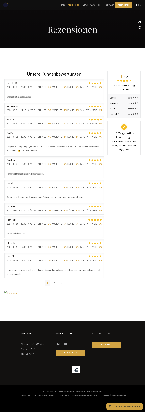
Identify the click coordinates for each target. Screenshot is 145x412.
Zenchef (98, 391)
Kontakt (110, 5)
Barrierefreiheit (119, 395)
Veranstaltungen (91, 5)
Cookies (107, 395)
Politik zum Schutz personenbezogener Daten (80, 395)
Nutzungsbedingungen (46, 395)
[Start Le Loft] (5, 5)
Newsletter (70, 353)
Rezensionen (74, 5)
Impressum (27, 395)
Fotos (62, 5)
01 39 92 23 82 (27, 354)
